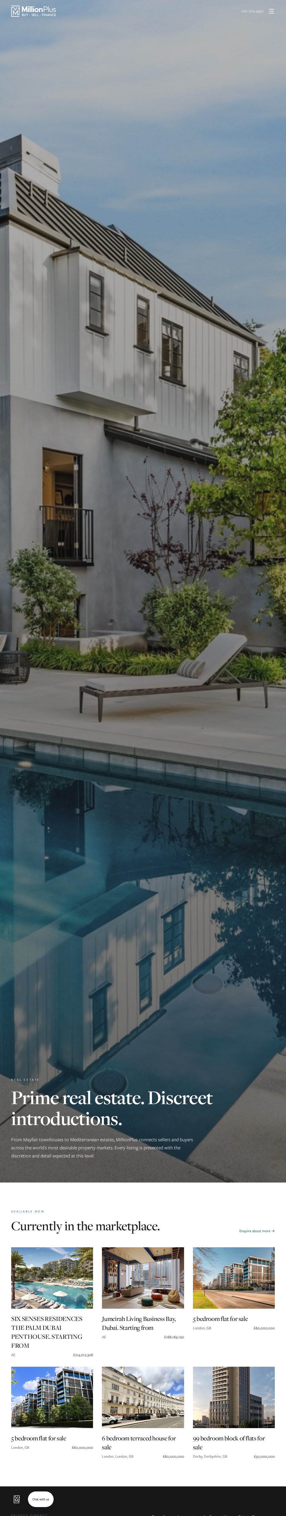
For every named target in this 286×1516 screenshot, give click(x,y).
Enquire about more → (257, 1231)
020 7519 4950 (252, 11)
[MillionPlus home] (33, 11)
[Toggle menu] (271, 11)
